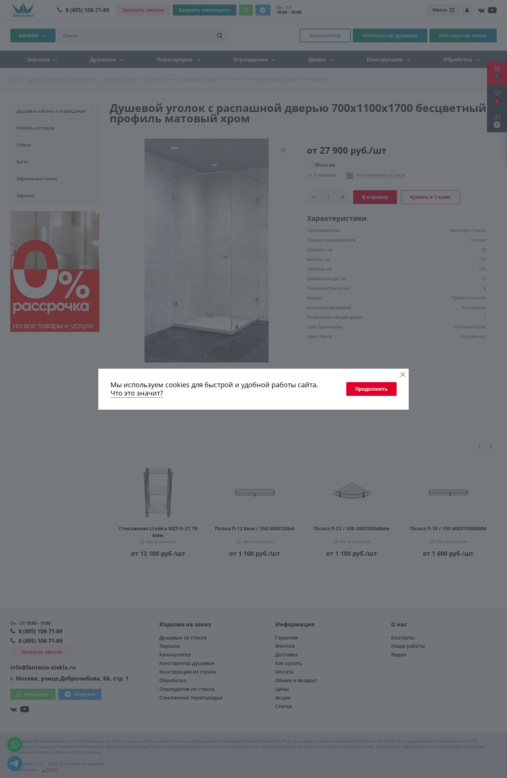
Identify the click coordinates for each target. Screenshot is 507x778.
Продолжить (371, 389)
